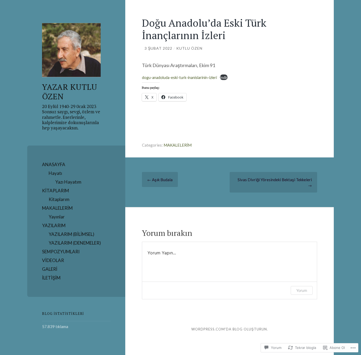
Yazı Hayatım (68, 182)
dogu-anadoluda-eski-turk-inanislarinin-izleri (179, 77)
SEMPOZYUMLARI (61, 251)
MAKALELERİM (57, 208)
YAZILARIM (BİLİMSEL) (71, 234)
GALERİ (49, 269)
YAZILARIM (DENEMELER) (75, 243)
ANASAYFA (53, 164)
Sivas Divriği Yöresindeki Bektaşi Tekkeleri (275, 182)
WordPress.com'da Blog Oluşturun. (229, 329)
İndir (224, 77)
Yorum (301, 290)
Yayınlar (57, 216)
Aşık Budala (160, 179)
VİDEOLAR (53, 260)
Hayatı (55, 173)
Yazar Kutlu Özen (69, 92)
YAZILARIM (54, 225)
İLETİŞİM (51, 278)
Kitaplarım (59, 199)
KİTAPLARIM (55, 190)
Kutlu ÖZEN (189, 48)
